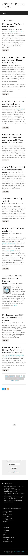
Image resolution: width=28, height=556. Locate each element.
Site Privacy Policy (7, 541)
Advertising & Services (8, 537)
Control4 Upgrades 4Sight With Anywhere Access (13, 168)
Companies (6, 530)
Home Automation (7, 513)
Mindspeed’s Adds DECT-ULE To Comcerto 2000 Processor (13, 318)
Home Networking (7, 518)
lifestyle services (10, 250)
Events (4, 534)
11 (11, 378)
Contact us (6, 539)
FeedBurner (17, 472)
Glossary (5, 532)
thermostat (19, 32)
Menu (5, 13)
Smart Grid (5, 521)
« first (6, 376)
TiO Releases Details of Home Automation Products (12, 278)
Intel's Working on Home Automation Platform (13, 102)
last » (17, 380)
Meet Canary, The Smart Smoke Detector (13, 25)
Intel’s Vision (19, 109)
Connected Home (7, 511)
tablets (15, 305)
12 (14, 378)
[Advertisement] (14, 407)
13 (17, 378)
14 (20, 378)
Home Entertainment (8, 520)
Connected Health (7, 514)
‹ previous (12, 376)
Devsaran (18, 553)
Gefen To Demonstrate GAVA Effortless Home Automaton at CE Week (12, 137)
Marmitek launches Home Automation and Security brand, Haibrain (13, 60)
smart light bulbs (11, 32)
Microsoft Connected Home (9, 243)
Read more (6, 50)
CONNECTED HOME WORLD (13, 5)
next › (12, 380)
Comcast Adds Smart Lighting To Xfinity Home (13, 348)
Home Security (6, 516)
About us (5, 536)
